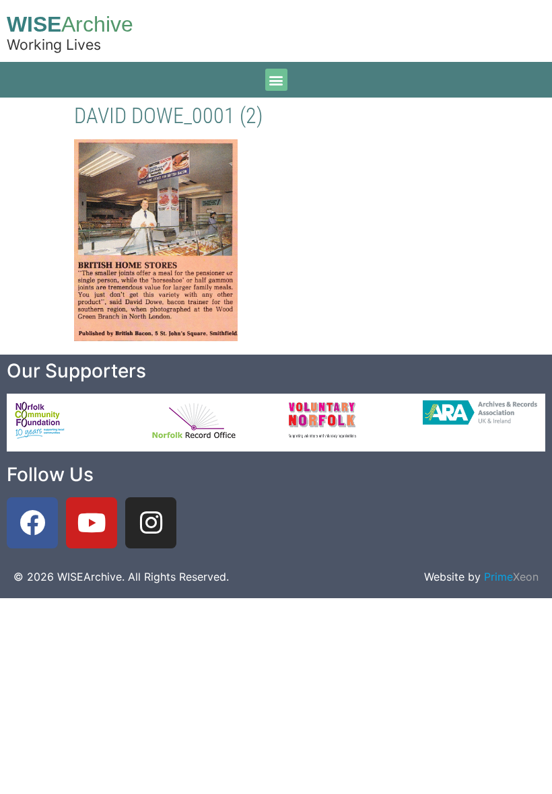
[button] (276, 80)
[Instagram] (150, 522)
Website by (481, 576)
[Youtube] (91, 522)
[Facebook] (32, 522)
